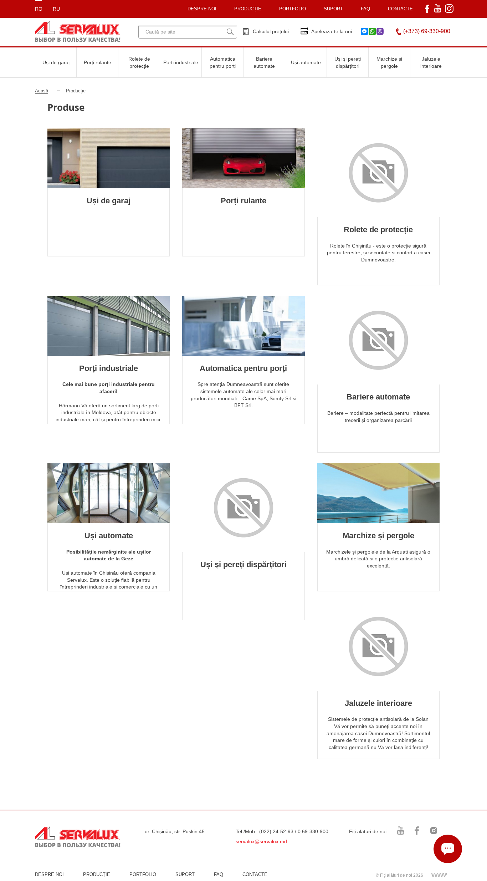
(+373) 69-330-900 (426, 31)
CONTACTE (400, 8)
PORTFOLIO (142, 874)
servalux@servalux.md (261, 841)
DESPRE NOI (49, 874)
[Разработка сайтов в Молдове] (438, 874)
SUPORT (333, 8)
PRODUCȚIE (247, 8)
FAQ (365, 8)
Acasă (41, 90)
